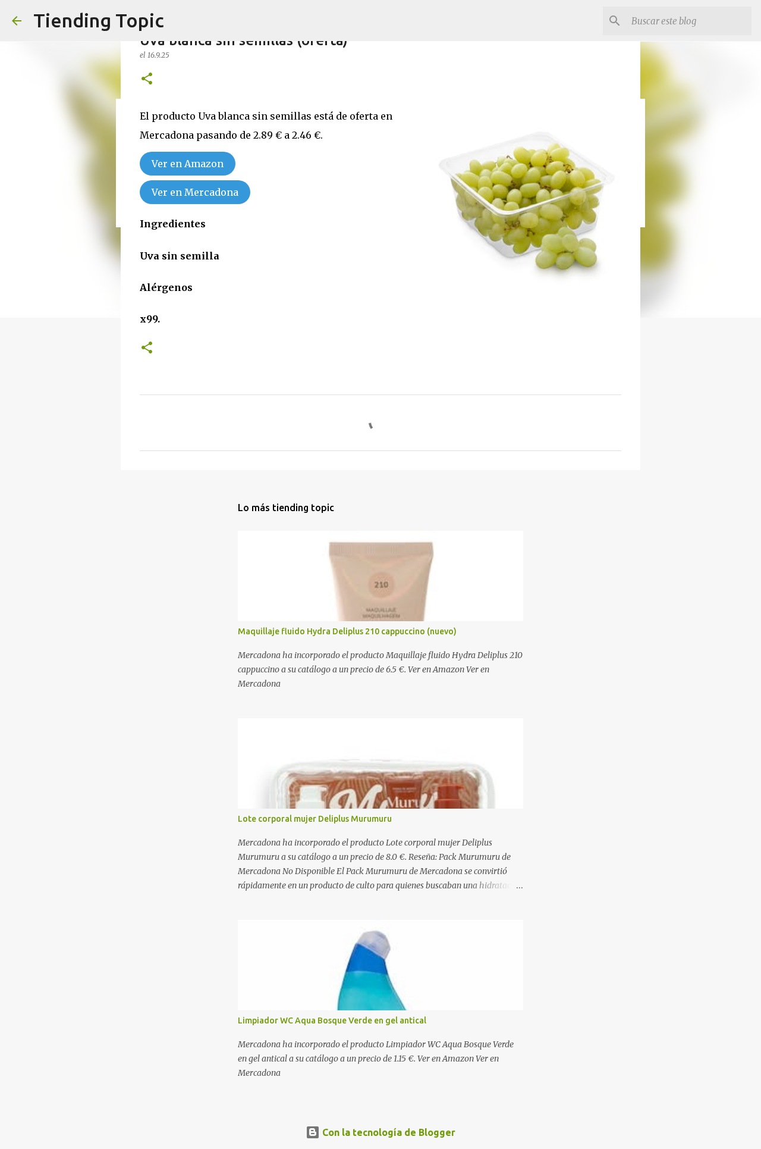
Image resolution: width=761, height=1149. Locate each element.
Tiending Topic (98, 20)
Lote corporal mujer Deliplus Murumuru (315, 819)
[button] (147, 79)
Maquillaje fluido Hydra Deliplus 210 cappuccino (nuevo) (347, 631)
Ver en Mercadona (195, 192)
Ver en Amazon (188, 164)
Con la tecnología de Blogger (387, 1132)
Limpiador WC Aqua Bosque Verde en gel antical (332, 1020)
